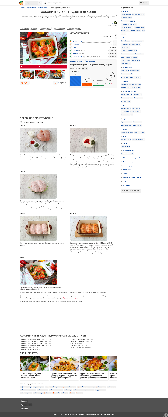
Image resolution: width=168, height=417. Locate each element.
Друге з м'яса (125, 70)
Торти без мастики (126, 122)
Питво (125, 136)
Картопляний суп (126, 108)
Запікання (112, 387)
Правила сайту (26, 405)
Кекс (143, 30)
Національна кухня (129, 162)
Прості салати (125, 47)
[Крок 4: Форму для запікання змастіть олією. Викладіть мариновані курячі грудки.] (43, 228)
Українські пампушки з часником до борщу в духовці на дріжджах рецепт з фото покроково (64, 376)
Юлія (111, 23)
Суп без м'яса (125, 111)
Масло (80, 393)
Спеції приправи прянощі (86, 387)
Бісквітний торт (137, 125)
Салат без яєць (136, 44)
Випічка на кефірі (139, 27)
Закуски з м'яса (136, 84)
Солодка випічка (126, 14)
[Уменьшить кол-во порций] (116, 38)
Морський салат (125, 63)
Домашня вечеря (27, 387)
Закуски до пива (135, 87)
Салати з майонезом (137, 41)
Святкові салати (125, 44)
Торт (124, 119)
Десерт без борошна (127, 132)
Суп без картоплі (135, 111)
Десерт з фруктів (139, 132)
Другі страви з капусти (127, 77)
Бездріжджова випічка (138, 14)
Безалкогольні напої (138, 139)
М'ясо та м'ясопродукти (54, 387)
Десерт (125, 129)
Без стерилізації (125, 101)
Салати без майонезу (127, 54)
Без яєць (68, 390)
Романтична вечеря (56, 390)
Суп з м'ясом (136, 108)
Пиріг (134, 24)
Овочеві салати (125, 41)
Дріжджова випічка (126, 17)
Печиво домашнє (136, 30)
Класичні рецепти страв (131, 166)
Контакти (24, 408)
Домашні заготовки (129, 91)
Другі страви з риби (126, 74)
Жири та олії (101, 387)
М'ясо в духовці (26, 393)
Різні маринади (137, 94)
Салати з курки (125, 60)
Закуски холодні (126, 84)
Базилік (57, 393)
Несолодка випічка (126, 24)
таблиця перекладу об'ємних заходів (82, 61)
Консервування (138, 98)
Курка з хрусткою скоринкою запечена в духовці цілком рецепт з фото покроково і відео (93, 376)
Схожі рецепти (24, 28)
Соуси (125, 181)
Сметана (48, 393)
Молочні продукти (70, 387)
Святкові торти (137, 122)
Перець (65, 393)
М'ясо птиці (38, 393)
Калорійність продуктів (74, 28)
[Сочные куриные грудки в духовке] (27, 74)
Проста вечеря (43, 390)
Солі (72, 393)
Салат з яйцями (139, 54)
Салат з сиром (135, 60)
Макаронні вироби (129, 150)
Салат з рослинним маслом (129, 57)
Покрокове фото (46, 28)
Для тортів (126, 185)
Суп (124, 105)
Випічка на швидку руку (128, 21)
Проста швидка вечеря (28, 390)
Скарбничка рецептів (54, 3)
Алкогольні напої (126, 139)
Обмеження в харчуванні (131, 158)
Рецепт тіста (127, 169)
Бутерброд (126, 173)
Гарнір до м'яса (125, 146)
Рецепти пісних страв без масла (84, 390)
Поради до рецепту (59, 28)
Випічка (125, 11)
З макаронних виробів (127, 154)
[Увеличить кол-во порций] (116, 35)
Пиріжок (123, 34)
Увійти (145, 3)
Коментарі (34, 28)
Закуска (125, 81)
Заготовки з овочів (126, 94)
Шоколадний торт (126, 125)
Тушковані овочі (134, 70)
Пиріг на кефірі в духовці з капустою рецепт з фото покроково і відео (31, 376)
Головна (24, 401)
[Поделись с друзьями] (166, 415)
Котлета (138, 77)
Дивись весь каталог (131, 190)
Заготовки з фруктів (127, 98)
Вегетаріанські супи (127, 115)
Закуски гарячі (125, 87)
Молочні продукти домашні (132, 177)
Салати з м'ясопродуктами (129, 50)
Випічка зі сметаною (127, 27)
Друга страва (127, 67)
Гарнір (125, 143)
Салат (125, 38)
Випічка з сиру (125, 30)
